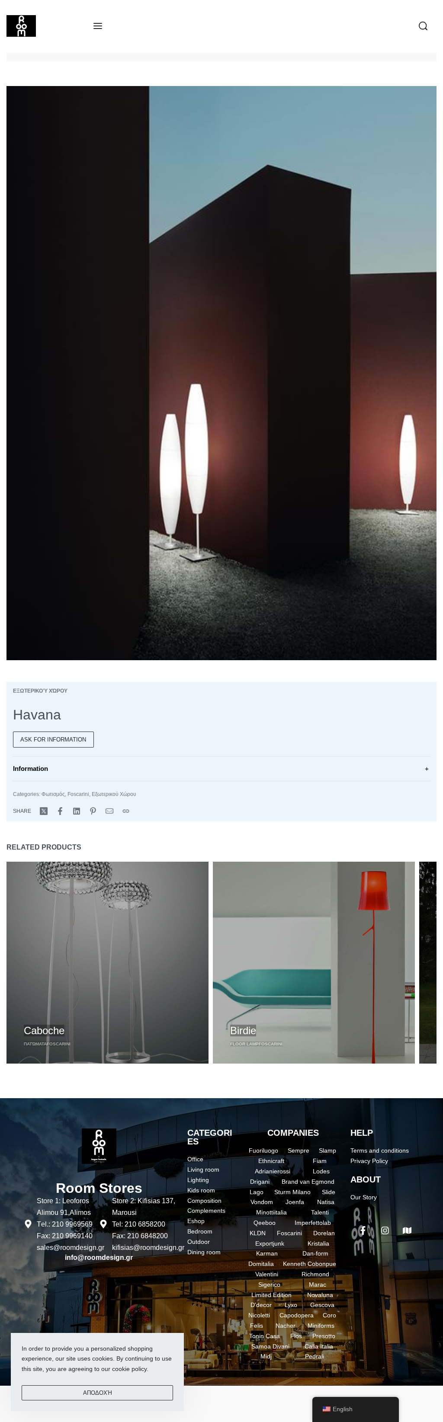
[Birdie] (314, 963)
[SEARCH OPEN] (423, 26)
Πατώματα (35, 1044)
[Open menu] (98, 25)
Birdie (243, 1030)
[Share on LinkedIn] (76, 811)
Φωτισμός (53, 794)
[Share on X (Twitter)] (44, 811)
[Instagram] (385, 1230)
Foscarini (78, 794)
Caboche (44, 1030)
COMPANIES (293, 1133)
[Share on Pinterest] (93, 811)
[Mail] (109, 811)
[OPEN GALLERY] (221, 373)
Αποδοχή (97, 1393)
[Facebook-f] (363, 1230)
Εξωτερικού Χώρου (40, 691)
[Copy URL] (126, 811)
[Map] (407, 1230)
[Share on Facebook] (60, 811)
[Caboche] (107, 963)
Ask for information (53, 739)
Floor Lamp (244, 1044)
